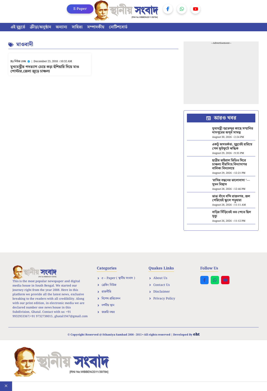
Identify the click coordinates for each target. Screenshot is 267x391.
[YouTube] (195, 9)
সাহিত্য (77, 27)
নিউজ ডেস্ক (20, 61)
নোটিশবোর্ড (118, 27)
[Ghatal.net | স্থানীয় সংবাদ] (127, 11)
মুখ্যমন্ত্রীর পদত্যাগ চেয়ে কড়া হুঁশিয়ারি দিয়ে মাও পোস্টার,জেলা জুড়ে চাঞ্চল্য (44, 69)
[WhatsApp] (181, 9)
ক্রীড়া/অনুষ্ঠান (40, 27)
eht (196, 334)
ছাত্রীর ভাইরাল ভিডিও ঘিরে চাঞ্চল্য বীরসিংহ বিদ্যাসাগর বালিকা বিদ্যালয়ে (229, 164)
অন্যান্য (61, 27)
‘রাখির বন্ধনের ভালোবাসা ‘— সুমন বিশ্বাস (231, 182)
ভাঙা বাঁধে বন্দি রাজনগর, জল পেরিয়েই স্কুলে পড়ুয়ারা (231, 198)
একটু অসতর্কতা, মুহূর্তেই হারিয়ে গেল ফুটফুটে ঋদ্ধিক (232, 146)
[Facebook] (168, 9)
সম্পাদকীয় (95, 27)
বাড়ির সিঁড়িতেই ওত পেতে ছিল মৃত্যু (231, 214)
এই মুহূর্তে (18, 27)
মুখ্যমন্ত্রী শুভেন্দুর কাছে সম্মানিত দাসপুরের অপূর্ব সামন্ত (232, 130)
